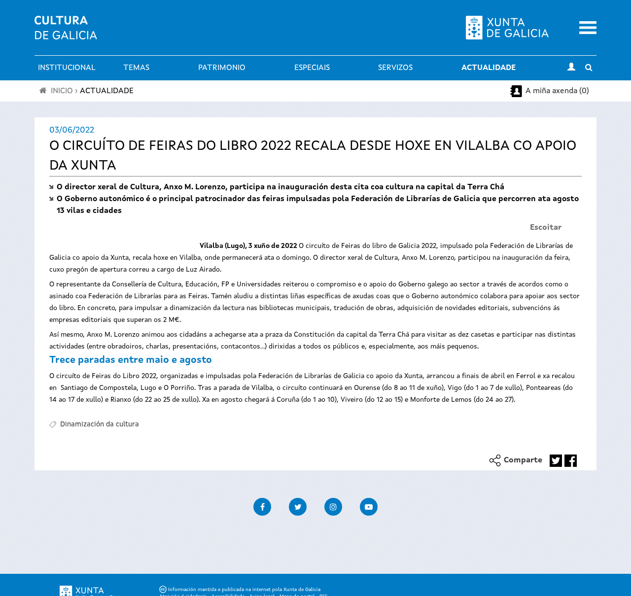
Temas (136, 68)
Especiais (312, 68)
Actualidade (488, 68)
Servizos (395, 68)
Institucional (67, 68)
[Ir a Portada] (66, 33)
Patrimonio (221, 68)
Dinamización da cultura (99, 424)
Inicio (62, 91)
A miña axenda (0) (557, 91)
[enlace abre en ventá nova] (556, 461)
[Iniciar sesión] (571, 68)
